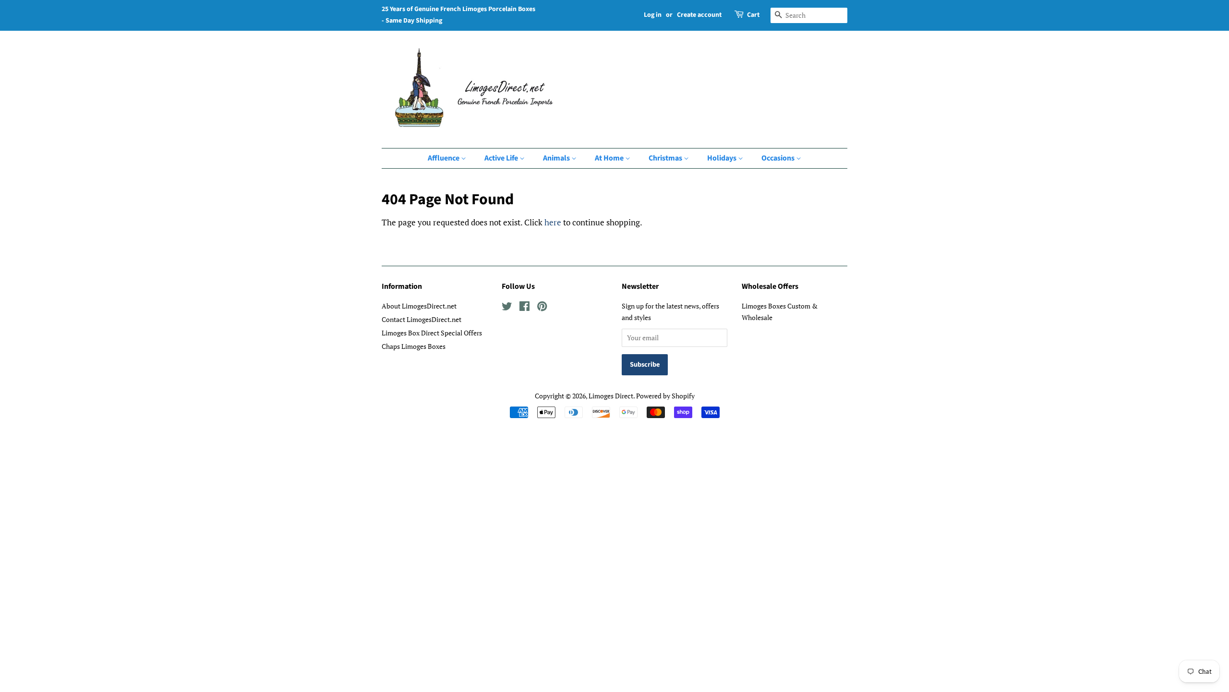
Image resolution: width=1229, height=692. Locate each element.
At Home (610, 158)
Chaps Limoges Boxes (414, 346)
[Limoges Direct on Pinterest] (542, 307)
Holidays (722, 158)
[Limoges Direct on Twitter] (507, 307)
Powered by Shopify (665, 395)
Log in (653, 15)
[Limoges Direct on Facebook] (524, 307)
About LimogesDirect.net (419, 305)
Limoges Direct (611, 395)
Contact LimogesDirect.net (421, 319)
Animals (557, 158)
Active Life (501, 158)
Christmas (666, 158)
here (552, 222)
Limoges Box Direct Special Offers (432, 332)
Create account (699, 15)
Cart (753, 15)
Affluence (444, 158)
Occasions (778, 158)
